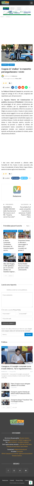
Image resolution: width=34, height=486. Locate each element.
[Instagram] (14, 470)
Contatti (12, 480)
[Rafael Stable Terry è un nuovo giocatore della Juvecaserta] (24, 257)
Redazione (5, 480)
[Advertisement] (17, 30)
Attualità (7, 254)
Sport (20, 231)
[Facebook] (8, 470)
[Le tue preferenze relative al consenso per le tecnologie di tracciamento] (30, 482)
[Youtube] (26, 470)
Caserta (11, 64)
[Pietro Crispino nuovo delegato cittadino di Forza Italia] (5, 386)
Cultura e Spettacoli (10, 231)
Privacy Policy (17, 310)
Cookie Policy (28, 480)
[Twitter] (20, 470)
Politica (4, 347)
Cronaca (4, 64)
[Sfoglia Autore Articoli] (17, 190)
